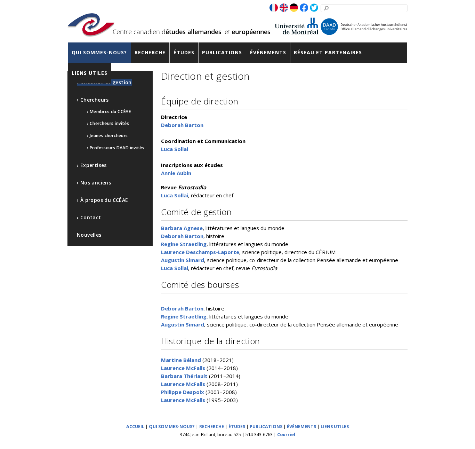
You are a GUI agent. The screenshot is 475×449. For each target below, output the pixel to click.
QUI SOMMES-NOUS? (172, 427)
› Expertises (92, 165)
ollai (182, 195)
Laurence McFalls (183, 367)
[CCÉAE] (90, 32)
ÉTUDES (236, 427)
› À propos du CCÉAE (102, 200)
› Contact (89, 217)
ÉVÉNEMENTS (301, 427)
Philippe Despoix (182, 391)
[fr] (273, 8)
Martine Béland (181, 359)
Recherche (150, 52)
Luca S (169, 195)
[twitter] (314, 8)
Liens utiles (89, 73)
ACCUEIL (135, 427)
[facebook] (304, 8)
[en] (284, 8)
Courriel (286, 435)
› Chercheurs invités (108, 123)
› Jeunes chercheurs (107, 136)
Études (184, 52)
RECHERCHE (211, 427)
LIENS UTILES (335, 427)
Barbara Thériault (184, 375)
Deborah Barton (182, 124)
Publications (222, 52)
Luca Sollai (174, 148)
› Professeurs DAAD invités (115, 148)
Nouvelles (89, 234)
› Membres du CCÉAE (109, 112)
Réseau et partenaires (328, 52)
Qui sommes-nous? (99, 52)
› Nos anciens (94, 182)
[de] (294, 8)
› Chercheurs (93, 99)
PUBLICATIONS (266, 427)
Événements (268, 52)
